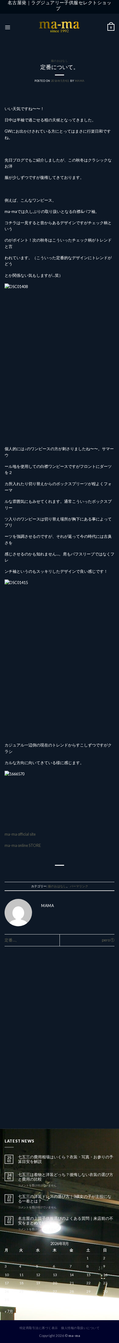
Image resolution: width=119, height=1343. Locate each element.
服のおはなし (59, 60)
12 (38, 1275)
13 (55, 1275)
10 (7, 1275)
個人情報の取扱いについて (80, 1328)
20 (55, 1283)
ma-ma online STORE (23, 845)
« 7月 (9, 1311)
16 (105, 1275)
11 (21, 1275)
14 (72, 1275)
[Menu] (7, 27)
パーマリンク (79, 886)
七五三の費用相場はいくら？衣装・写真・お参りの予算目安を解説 (65, 1159)
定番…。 (12, 940)
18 (21, 1283)
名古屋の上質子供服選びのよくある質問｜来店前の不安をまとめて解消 (65, 1220)
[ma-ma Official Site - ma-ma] (59, 27)
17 (7, 1283)
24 (7, 1291)
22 (88, 1283)
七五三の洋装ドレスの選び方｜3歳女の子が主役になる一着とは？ (64, 1198)
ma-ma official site (20, 834)
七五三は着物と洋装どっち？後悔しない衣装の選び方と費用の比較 (65, 1176)
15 (88, 1275)
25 (21, 1291)
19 (38, 1283)
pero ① (108, 940)
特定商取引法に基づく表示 (39, 1328)
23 (105, 1283)
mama (80, 80)
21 (72, 1283)
